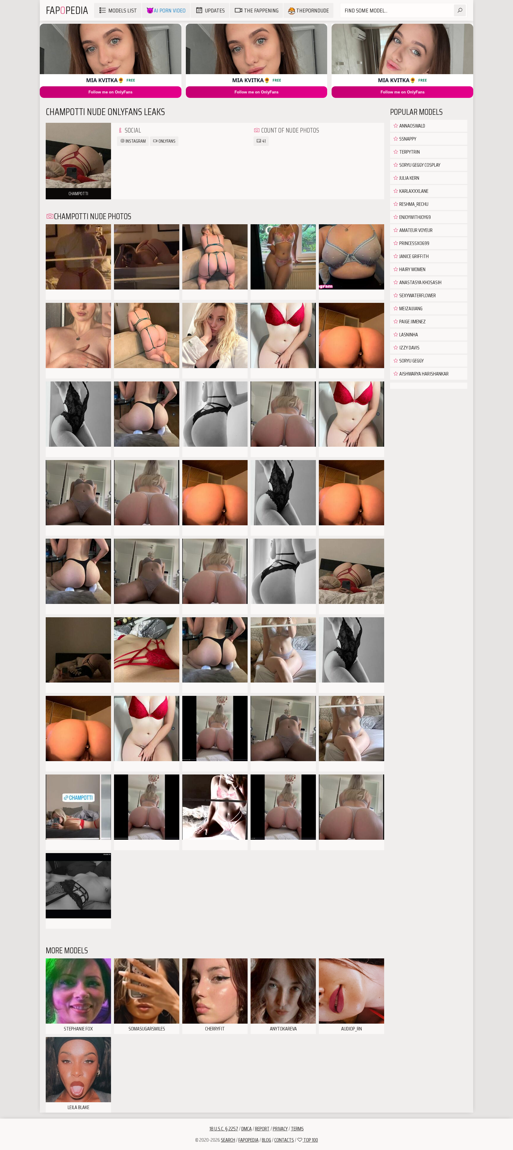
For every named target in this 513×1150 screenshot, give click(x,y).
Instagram (135, 141)
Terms (297, 1128)
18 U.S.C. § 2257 (224, 1128)
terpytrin (409, 152)
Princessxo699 (413, 243)
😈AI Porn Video (166, 10)
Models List (122, 10)
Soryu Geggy (411, 361)
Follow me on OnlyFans (110, 92)
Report (262, 1128)
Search (228, 1140)
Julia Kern (408, 178)
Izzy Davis (408, 347)
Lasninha (408, 334)
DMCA (246, 1128)
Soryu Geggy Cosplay (419, 165)
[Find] (460, 10)
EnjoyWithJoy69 (414, 217)
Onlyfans (166, 141)
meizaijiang (410, 308)
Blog (266, 1140)
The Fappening (261, 10)
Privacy (280, 1128)
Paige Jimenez (412, 321)
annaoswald (411, 126)
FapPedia (67, 10)
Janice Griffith (413, 256)
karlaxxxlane (413, 191)
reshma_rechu (413, 204)
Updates (215, 10)
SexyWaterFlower (417, 295)
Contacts (284, 1140)
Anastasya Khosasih (419, 282)
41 (263, 141)
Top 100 (310, 1140)
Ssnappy (407, 139)
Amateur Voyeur (415, 230)
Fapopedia (248, 1140)
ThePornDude (312, 10)
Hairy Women (411, 269)
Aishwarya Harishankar (423, 374)
